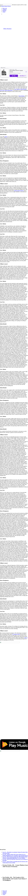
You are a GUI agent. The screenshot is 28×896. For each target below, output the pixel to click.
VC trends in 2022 (16, 634)
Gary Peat (2, 90)
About (4, 894)
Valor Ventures (22, 95)
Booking (4, 893)
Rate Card (5, 890)
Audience (5, 892)
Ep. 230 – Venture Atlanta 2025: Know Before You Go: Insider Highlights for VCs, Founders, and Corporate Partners (15, 855)
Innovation (15, 19)
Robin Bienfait (23, 89)
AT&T (5, 136)
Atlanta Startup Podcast (19, 190)
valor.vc (25, 637)
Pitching (21, 19)
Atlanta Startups (8, 19)
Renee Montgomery (9, 90)
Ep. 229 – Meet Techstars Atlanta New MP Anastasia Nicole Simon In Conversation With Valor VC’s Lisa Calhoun (15, 857)
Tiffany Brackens (7, 28)
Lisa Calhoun (17, 89)
